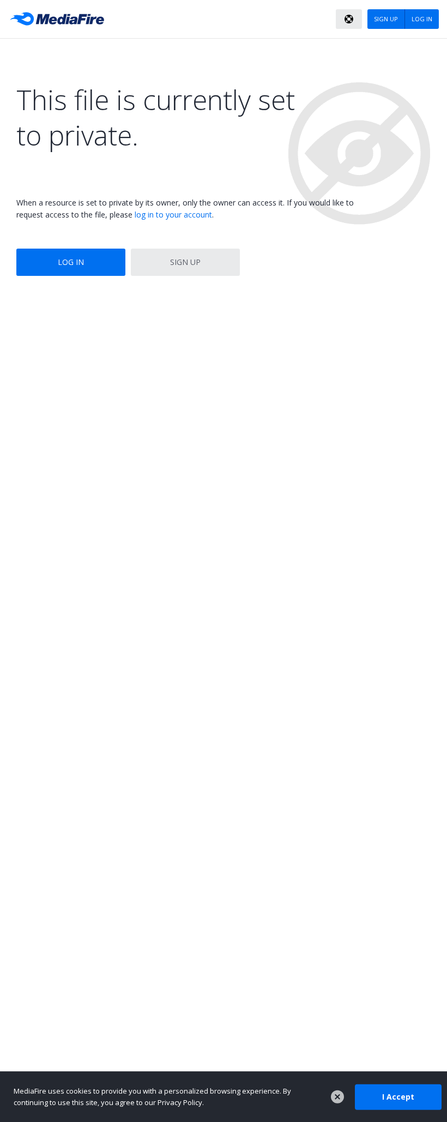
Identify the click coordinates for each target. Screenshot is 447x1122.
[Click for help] (349, 19)
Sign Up (185, 262)
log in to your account (173, 214)
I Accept (398, 1096)
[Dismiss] (337, 1097)
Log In (71, 262)
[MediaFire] (60, 19)
